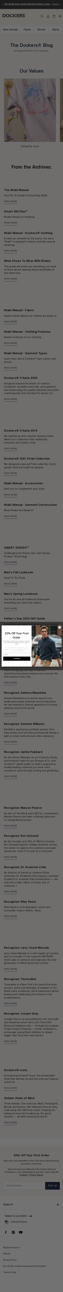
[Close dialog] (59, 627)
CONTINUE (16, 658)
